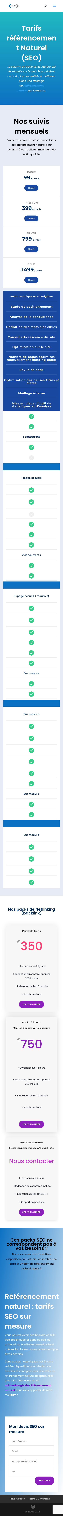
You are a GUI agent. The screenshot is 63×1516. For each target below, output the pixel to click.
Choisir (31, 188)
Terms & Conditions (39, 1498)
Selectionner (31, 1004)
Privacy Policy (17, 1498)
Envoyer (44, 1480)
